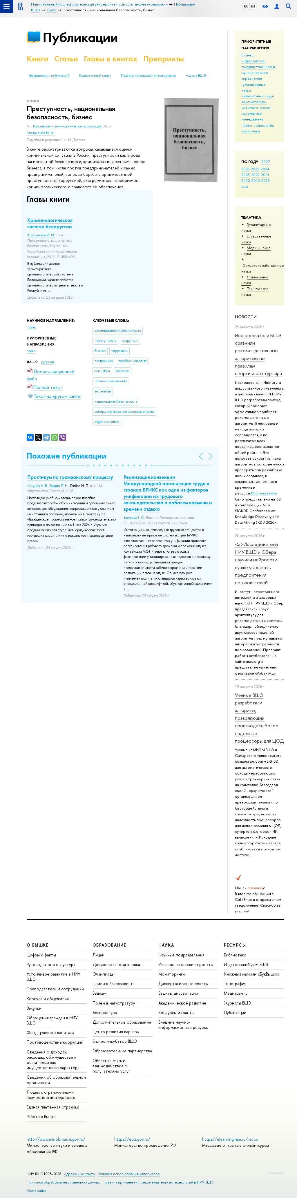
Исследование (264, 493)
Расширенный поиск (95, 75)
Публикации (80, 37)
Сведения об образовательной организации (56, 1079)
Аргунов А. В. (37, 485)
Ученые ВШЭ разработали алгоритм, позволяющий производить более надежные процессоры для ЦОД (259, 718)
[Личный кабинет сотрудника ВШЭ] (276, 6)
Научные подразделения (181, 955)
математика (251, 113)
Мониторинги (171, 974)
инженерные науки (257, 95)
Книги (37, 59)
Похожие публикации (66, 456)
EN (253, 6)
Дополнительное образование (122, 1022)
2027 (265, 161)
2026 (245, 168)
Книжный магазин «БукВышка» (252, 974)
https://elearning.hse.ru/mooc (230, 1139)
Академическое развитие (182, 1003)
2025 (255, 168)
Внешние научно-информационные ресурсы (183, 1024)
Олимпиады (103, 974)
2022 (255, 174)
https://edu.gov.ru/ (132, 1139)
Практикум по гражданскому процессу (70, 477)
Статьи (66, 59)
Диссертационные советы (183, 983)
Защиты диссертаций (178, 993)
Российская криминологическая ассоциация (67, 126)
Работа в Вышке (41, 1116)
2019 (255, 180)
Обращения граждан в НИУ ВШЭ (52, 1020)
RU (246, 6)
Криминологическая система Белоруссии (50, 223)
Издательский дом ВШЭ (246, 964)
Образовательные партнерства (122, 1050)
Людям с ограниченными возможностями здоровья (51, 1094)
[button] (88, 465)
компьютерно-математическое (255, 104)
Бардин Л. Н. (58, 485)
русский (47, 362)
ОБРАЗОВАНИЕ (109, 945)
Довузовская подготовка (116, 964)
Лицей (98, 955)
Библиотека (235, 955)
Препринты (163, 59)
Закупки (34, 1008)
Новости (246, 317)
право (246, 125)
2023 (245, 174)
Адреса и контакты (79, 1173)
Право (31, 327)
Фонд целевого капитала (50, 1032)
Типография (235, 983)
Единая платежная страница (53, 1107)
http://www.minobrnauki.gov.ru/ (56, 1139)
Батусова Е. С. (134, 517)
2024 (265, 168)
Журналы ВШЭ (237, 1003)
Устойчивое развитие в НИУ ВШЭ (53, 976)
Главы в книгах (110, 59)
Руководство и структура (51, 964)
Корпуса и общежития (48, 998)
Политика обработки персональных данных (63, 1182)
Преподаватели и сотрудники (55, 988)
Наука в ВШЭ (196, 75)
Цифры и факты (41, 955)
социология (263, 125)
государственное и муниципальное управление (258, 72)
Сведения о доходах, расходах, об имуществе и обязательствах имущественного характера (53, 1060)
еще (245, 186)
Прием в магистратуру (114, 1003)
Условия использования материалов (129, 1173)
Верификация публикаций (49, 75)
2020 (245, 180)
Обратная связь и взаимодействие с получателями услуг (111, 1066)
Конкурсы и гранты (176, 1012)
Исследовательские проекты (185, 964)
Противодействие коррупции (55, 1042)
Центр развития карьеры (116, 1031)
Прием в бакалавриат (113, 983)
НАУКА (166, 945)
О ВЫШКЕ (38, 945)
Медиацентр (236, 993)
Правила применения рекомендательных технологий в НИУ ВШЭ (158, 1182)
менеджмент (252, 119)
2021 (265, 174)
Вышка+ (100, 993)
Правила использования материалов (148, 75)
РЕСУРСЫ (235, 945)
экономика (250, 131)
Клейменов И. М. (40, 133)
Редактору (276, 1173)
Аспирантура (105, 1012)
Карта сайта (36, 1190)
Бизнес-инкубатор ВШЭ (115, 1041)
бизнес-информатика (253, 57)
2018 (265, 180)
